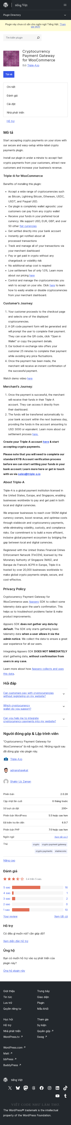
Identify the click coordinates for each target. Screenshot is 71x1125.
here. (35, 434)
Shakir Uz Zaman (20, 781)
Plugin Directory (12, 14)
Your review (10, 916)
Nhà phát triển (15, 112)
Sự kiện (41, 1025)
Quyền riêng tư (12, 1008)
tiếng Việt (17, 1080)
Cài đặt (11, 104)
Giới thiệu (9, 991)
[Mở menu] (65, 5)
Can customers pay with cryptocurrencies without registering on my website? (28, 694)
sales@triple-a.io (29, 474)
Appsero (34, 601)
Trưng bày (43, 991)
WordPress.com (14, 1047)
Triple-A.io (33, 65)
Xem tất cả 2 (61, 837)
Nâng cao (9, 860)
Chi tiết (11, 87)
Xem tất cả (61, 916)
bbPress (10, 1059)
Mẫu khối (42, 1008)
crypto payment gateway (54, 844)
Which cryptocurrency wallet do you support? (17, 707)
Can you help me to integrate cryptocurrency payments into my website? (29, 720)
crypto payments (44, 851)
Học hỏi (8, 1019)
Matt (8, 1053)
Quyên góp (45, 1031)
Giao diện (43, 997)
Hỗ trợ (11, 121)
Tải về (8, 74)
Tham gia (42, 1019)
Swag (42, 1036)
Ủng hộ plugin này (14, 970)
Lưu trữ (7, 1002)
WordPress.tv (13, 1036)
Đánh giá (12, 95)
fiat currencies (28, 226)
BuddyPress (12, 1065)
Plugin (40, 1002)
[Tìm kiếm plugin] (38, 37)
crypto (36, 844)
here (32, 275)
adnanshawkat (19, 770)
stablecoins (60, 851)
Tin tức (7, 997)
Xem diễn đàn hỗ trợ (15, 941)
